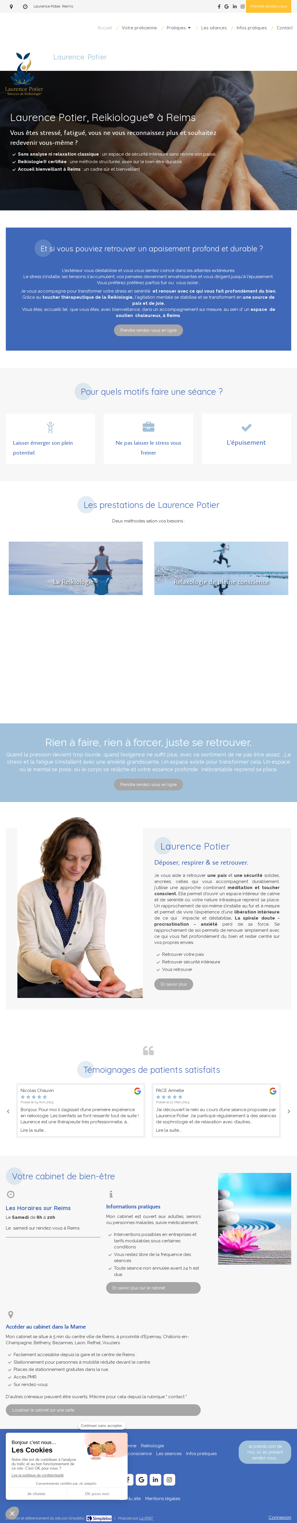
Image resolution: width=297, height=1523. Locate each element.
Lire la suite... (33, 1130)
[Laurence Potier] (24, 109)
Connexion (280, 1517)
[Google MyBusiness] (226, 7)
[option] (80, 1110)
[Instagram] (243, 7)
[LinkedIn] (235, 7)
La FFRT (146, 1518)
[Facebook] (219, 7)
